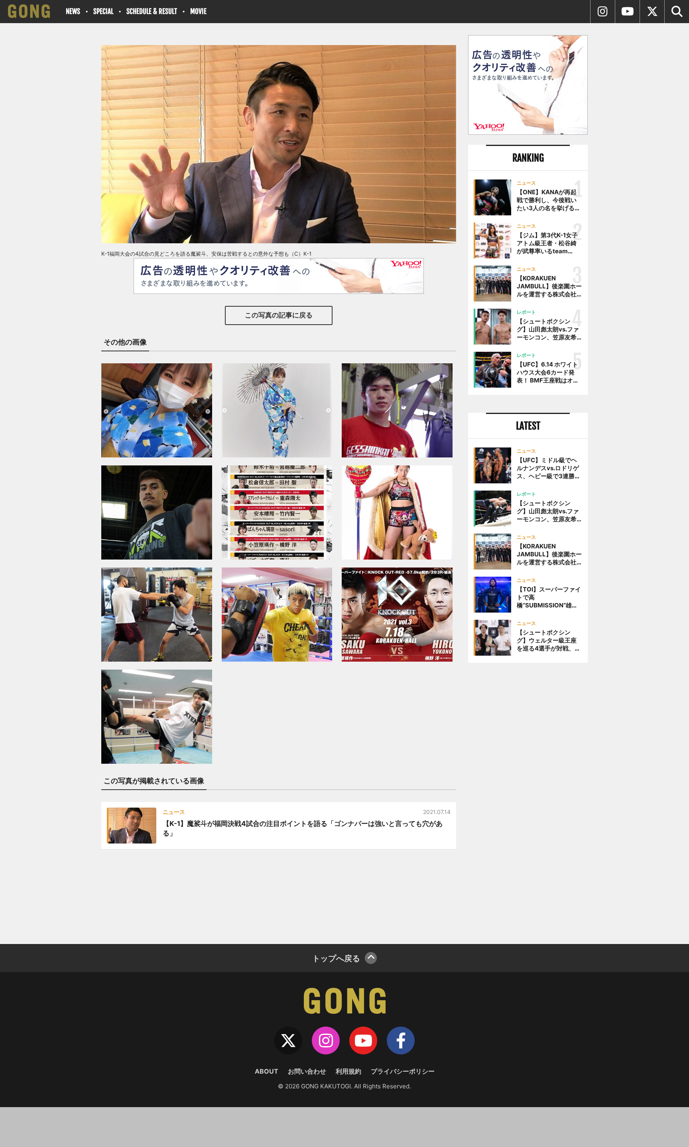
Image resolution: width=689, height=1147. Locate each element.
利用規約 (348, 1071)
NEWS (73, 11)
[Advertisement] (528, 800)
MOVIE (198, 11)
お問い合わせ (307, 1071)
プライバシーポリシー (403, 1071)
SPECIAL (103, 11)
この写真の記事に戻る (279, 315)
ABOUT (266, 1071)
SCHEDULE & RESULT (151, 11)
